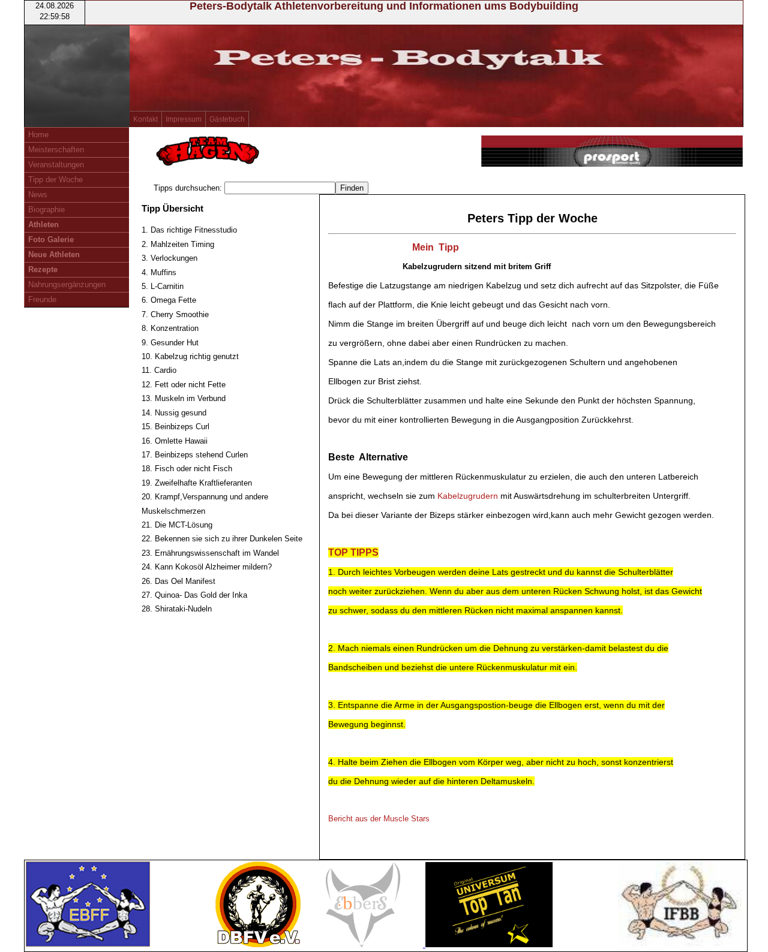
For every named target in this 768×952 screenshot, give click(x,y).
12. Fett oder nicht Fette (184, 384)
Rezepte (43, 269)
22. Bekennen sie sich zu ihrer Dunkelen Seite (222, 538)
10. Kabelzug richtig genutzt (190, 356)
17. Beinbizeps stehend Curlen (195, 454)
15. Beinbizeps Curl (175, 426)
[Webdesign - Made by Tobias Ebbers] (364, 944)
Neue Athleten (54, 254)
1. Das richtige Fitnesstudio (189, 229)
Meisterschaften (56, 149)
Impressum (184, 119)
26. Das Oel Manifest (178, 581)
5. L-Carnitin (163, 286)
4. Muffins (159, 272)
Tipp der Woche (55, 179)
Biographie (46, 209)
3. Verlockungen (169, 258)
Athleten (43, 224)
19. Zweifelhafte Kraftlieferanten (197, 482)
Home (38, 134)
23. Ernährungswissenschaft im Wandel (210, 553)
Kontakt (145, 119)
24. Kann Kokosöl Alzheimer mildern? (207, 566)
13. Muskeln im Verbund (184, 398)
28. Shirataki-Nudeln (177, 608)
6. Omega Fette (169, 300)
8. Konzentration (170, 328)
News (37, 194)
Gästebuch (227, 119)
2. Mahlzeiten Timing (178, 244)
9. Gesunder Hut (170, 342)
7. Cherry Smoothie (175, 314)
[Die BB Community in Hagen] (208, 165)
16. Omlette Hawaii (175, 440)
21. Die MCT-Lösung (177, 524)
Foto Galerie (51, 239)
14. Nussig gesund (174, 412)
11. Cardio (159, 370)
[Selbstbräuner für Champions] (489, 944)
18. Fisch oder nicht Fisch (187, 468)
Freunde (42, 299)
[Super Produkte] (612, 152)
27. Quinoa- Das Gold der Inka (194, 595)
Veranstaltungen (56, 164)
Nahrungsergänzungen (67, 284)
